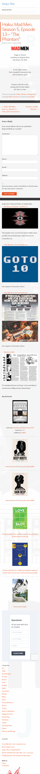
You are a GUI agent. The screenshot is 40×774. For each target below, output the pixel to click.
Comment (6, 134)
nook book (23, 573)
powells (8, 534)
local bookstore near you (20, 536)
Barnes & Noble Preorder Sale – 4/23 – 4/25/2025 (17, 753)
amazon (13, 466)
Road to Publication (8, 711)
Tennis (4, 723)
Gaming (4, 685)
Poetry (4, 708)
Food (3, 682)
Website (5, 175)
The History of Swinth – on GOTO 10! (15, 207)
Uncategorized (31, 94)
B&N (22, 428)
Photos (4, 705)
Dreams (4, 677)
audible (23, 433)
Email (4, 167)
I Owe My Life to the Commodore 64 (15, 245)
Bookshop (16, 428)
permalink (31, 97)
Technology (6, 717)
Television (24, 94)
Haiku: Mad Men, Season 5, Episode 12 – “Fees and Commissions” (11, 109)
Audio (4, 671)
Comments (5, 766)
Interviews (5, 691)
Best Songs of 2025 (8, 747)
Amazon (28, 428)
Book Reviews (6, 674)
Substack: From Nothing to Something (17, 204)
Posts (4, 763)
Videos (4, 728)
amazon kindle (32, 573)
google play (25, 466)
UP (33, 428)
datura (8, 466)
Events (4, 679)
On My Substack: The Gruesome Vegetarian (16, 755)
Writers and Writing (8, 731)
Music (4, 697)
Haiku (18, 94)
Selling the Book (7, 714)
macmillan (27, 570)
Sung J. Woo (8, 3)
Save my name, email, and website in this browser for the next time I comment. (20, 187)
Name (4, 159)
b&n (18, 466)
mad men (16, 97)
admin (19, 43)
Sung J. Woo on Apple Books (11, 750)
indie (25, 607)
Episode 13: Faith (9, 352)
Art (3, 668)
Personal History (7, 702)
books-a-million (17, 534)
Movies (4, 694)
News (4, 700)
